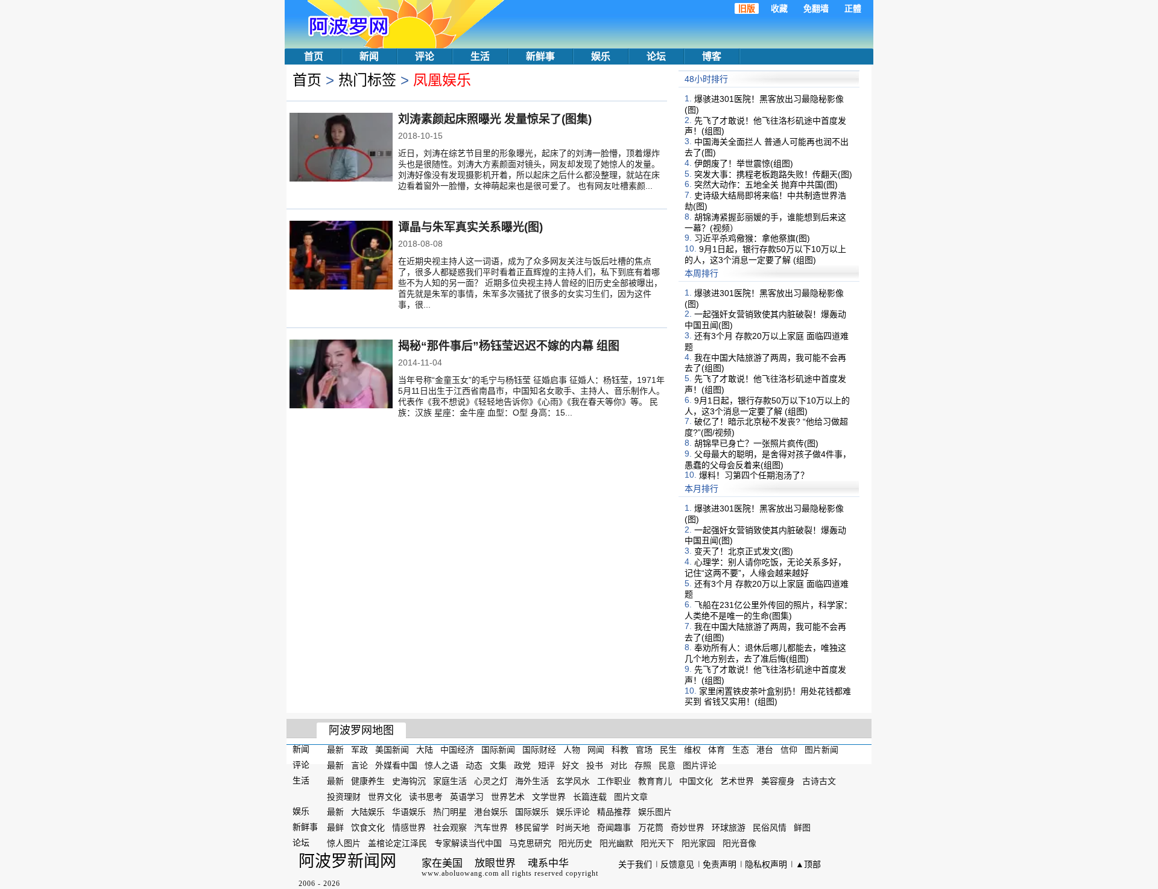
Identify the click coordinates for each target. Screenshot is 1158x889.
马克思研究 (530, 843)
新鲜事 (540, 56)
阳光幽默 (616, 843)
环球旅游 (728, 827)
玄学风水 (573, 781)
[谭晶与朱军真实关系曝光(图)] (341, 256)
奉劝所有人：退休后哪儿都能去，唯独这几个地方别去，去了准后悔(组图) (765, 653)
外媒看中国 (396, 765)
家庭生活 (450, 781)
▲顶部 (808, 864)
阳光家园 (698, 843)
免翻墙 (816, 8)
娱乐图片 (655, 812)
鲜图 (802, 827)
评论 (424, 56)
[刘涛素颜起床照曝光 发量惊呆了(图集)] (341, 148)
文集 (498, 765)
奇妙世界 (687, 827)
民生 (668, 750)
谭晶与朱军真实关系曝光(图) (470, 227)
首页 (313, 56)
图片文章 (631, 796)
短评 (546, 765)
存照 (642, 765)
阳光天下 (657, 843)
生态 (740, 750)
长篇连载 (590, 796)
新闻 (369, 56)
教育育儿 (655, 781)
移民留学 (532, 827)
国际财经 (539, 750)
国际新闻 (498, 750)
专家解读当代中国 (468, 843)
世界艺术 (508, 796)
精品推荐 (614, 812)
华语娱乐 (409, 812)
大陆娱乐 (368, 812)
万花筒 (650, 827)
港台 (764, 750)
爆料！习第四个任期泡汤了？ (754, 475)
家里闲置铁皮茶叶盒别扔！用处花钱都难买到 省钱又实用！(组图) (768, 696)
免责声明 (719, 864)
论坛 (656, 56)
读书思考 (426, 796)
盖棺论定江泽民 (397, 843)
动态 (474, 765)
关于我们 (635, 864)
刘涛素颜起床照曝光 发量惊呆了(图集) (495, 119)
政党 (522, 765)
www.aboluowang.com (460, 873)
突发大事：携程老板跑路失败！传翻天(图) (773, 174)
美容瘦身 (778, 781)
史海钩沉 (409, 781)
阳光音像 (739, 843)
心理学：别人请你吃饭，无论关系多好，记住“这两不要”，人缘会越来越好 (765, 567)
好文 (570, 765)
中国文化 (696, 781)
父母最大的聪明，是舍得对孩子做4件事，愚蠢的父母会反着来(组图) (768, 459)
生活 (480, 56)
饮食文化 (368, 827)
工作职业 (614, 781)
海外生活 (532, 781)
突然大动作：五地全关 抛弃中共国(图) (766, 184)
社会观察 (450, 827)
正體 (852, 8)
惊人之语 (441, 765)
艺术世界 (737, 781)
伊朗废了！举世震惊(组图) (743, 163)
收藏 (779, 8)
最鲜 (335, 827)
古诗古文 (819, 781)
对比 (618, 765)
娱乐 (600, 56)
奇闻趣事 (614, 827)
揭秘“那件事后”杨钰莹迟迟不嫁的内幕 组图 (508, 346)
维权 (692, 750)
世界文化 (385, 796)
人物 (571, 750)
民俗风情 (769, 827)
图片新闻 (821, 750)
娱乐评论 (573, 812)
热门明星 (450, 812)
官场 (644, 750)
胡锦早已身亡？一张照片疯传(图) (756, 443)
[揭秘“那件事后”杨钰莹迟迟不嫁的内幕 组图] (341, 375)
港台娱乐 (491, 812)
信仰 (788, 750)
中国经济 (457, 750)
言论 (359, 765)
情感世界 (409, 827)
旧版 (746, 8)
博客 (711, 56)
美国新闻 (392, 750)
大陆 (424, 750)
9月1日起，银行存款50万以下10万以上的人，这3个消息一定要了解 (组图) (765, 254)
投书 (594, 765)
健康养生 (368, 781)
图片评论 (700, 765)
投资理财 (344, 796)
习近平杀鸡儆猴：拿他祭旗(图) (752, 238)
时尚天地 (573, 827)
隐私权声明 (766, 864)
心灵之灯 (491, 781)
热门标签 (367, 80)
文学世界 (549, 796)
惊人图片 (344, 843)
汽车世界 (491, 827)
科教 (620, 750)
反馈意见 (677, 864)
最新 (335, 750)
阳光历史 (575, 843)
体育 (716, 750)
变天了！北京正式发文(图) (743, 551)
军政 (359, 750)
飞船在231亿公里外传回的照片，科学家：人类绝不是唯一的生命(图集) (768, 610)
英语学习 (467, 796)
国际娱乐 (532, 812)
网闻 (595, 750)
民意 (667, 765)
